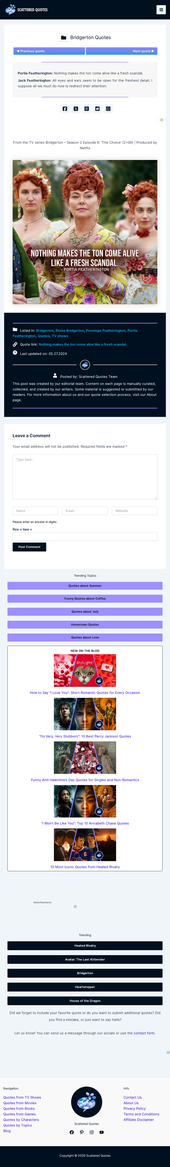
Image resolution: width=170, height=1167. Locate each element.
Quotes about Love (85, 637)
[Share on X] (75, 108)
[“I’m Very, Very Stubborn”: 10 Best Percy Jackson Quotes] (85, 714)
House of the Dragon (85, 1001)
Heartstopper (85, 987)
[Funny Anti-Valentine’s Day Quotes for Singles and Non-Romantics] (85, 757)
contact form (144, 1033)
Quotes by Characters (21, 1120)
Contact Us (133, 1097)
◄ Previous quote (30, 51)
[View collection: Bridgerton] (63, 37)
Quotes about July (85, 611)
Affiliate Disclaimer (139, 1120)
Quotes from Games (19, 1114)
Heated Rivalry (85, 945)
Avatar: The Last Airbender (85, 959)
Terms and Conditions (141, 1114)
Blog (7, 1131)
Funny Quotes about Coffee (85, 598)
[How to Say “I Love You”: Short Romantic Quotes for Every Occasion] (85, 670)
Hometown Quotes (85, 624)
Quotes (44, 336)
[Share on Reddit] (97, 108)
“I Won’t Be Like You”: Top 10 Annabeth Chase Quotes (85, 823)
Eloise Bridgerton (70, 330)
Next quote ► (143, 51)
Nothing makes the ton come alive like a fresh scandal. (83, 344)
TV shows (60, 336)
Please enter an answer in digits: (35, 522)
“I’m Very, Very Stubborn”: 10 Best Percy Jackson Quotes (85, 736)
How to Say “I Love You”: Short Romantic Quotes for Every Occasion (85, 693)
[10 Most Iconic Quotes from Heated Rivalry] (85, 844)
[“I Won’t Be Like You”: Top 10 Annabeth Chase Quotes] (85, 801)
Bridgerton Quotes (90, 37)
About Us (131, 1103)
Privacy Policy (135, 1108)
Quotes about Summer (85, 586)
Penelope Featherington (105, 330)
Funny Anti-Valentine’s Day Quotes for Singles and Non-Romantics (85, 780)
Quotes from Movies (19, 1103)
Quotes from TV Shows (22, 1097)
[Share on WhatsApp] (108, 108)
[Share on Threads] (86, 108)
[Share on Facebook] (64, 108)
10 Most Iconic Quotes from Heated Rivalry (85, 867)
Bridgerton (45, 330)
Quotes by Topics (17, 1125)
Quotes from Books (19, 1108)
